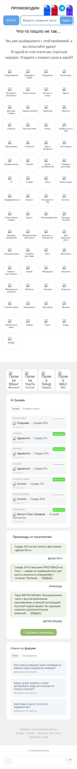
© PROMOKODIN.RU (38, 751)
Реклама (42, 733)
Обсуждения (29, 655)
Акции (15, 408)
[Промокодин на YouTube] (54, 12)
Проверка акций (38, 737)
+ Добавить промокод (39, 632)
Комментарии (31, 408)
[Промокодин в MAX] (69, 12)
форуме (30, 648)
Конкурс (31, 733)
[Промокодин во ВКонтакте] (47, 12)
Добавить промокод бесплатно (38, 729)
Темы (15, 655)
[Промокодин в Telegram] (62, 8)
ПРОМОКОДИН (25, 8)
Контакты (55, 733)
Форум (20, 733)
